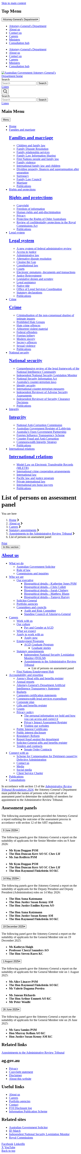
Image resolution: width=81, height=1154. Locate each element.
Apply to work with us (30, 634)
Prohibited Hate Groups (31, 322)
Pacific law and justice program (35, 478)
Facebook (7, 1144)
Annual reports (25, 681)
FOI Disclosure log (20, 1108)
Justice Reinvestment (29, 275)
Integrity (14, 409)
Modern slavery (26, 339)
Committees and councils (31, 607)
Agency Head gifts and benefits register (40, 678)
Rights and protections (22, 189)
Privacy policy (25, 712)
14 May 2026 (10, 878)
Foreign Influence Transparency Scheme (41, 435)
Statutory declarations (29, 292)
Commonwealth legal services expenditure (42, 698)
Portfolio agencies (27, 603)
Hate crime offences (28, 325)
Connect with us (18, 752)
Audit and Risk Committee (40, 610)
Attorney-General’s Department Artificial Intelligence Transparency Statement (41, 687)
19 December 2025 (13, 926)
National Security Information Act (37, 378)
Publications (24, 186)
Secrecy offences (27, 342)
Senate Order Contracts (38, 749)
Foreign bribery (26, 335)
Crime (12, 299)
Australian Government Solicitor (36, 566)
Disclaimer (15, 1075)
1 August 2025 (11, 961)
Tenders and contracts (29, 746)
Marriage (22, 182)
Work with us (25, 620)
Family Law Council (29, 179)
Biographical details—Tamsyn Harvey (47, 597)
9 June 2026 (9, 830)
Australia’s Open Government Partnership (41, 431)
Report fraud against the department (38, 739)
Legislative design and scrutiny (35, 279)
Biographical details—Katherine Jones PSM (50, 583)
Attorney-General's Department (20, 19)
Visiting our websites (36, 725)
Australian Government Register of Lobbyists (44, 428)
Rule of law (24, 570)
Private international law (31, 481)
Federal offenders (27, 332)
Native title (23, 285)
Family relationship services (33, 152)
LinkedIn (19, 1144)
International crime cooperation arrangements (43, 471)
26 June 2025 (10, 1009)
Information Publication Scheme (28, 1111)
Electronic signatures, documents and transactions (46, 272)
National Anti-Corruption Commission (39, 425)
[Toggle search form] (5, 91)
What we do (16, 563)
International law (27, 474)
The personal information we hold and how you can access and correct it (50, 717)
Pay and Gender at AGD (38, 627)
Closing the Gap (26, 262)
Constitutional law (27, 265)
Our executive (25, 580)
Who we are (16, 576)
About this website (20, 1078)
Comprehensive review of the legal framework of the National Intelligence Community (48, 370)
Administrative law (28, 255)
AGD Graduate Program (38, 644)
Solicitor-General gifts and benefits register (42, 742)
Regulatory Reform (28, 735)
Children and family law (31, 145)
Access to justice (26, 251)
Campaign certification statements (37, 695)
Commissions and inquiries (33, 573)
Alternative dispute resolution (34, 258)
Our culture (23, 624)
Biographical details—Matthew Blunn (46, 593)
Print (4, 543)
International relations (22, 448)
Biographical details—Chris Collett (45, 587)
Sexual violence (26, 345)
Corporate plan (25, 702)
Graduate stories (41, 647)
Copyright (23, 205)
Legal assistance (26, 282)
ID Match (15, 1130)
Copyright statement (21, 1072)
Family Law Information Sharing (36, 155)
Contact (13, 1104)
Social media (24, 769)
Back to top (8, 1150)
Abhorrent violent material (32, 328)
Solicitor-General (27, 600)
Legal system (17, 232)
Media (20, 766)
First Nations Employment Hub (35, 671)
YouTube (9, 1147)
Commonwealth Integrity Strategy (37, 442)
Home (12, 126)
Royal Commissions (21, 1137)
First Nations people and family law (38, 159)
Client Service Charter (30, 773)
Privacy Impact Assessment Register (45, 722)
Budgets (21, 691)
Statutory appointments (22, 530)
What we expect (26, 631)
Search (6, 79)
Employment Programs (30, 641)
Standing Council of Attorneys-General (47, 614)
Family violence (26, 162)
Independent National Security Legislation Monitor (47, 375)
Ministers (14, 39)
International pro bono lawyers (35, 484)
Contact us (15, 32)
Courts (20, 268)
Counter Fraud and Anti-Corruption (38, 438)
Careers (13, 36)
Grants (20, 708)
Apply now (31, 637)
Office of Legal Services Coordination (39, 289)
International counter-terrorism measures (40, 388)
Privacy (21, 215)
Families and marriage (22, 129)
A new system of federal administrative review (44, 248)
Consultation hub (19, 43)
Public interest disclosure (31, 732)
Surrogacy (23, 176)
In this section (10, 547)
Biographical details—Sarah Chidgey (46, 590)
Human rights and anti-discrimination (39, 212)
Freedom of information (31, 208)
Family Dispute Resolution (32, 148)
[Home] (30, 76)
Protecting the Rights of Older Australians (41, 219)
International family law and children (38, 165)
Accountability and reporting (26, 675)
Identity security (26, 385)
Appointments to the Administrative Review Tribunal (40, 533)
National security (19, 352)
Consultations (17, 779)
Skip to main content (14, 3)
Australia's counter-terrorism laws (36, 382)
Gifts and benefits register (32, 705)
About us (14, 29)
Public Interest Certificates (32, 729)
